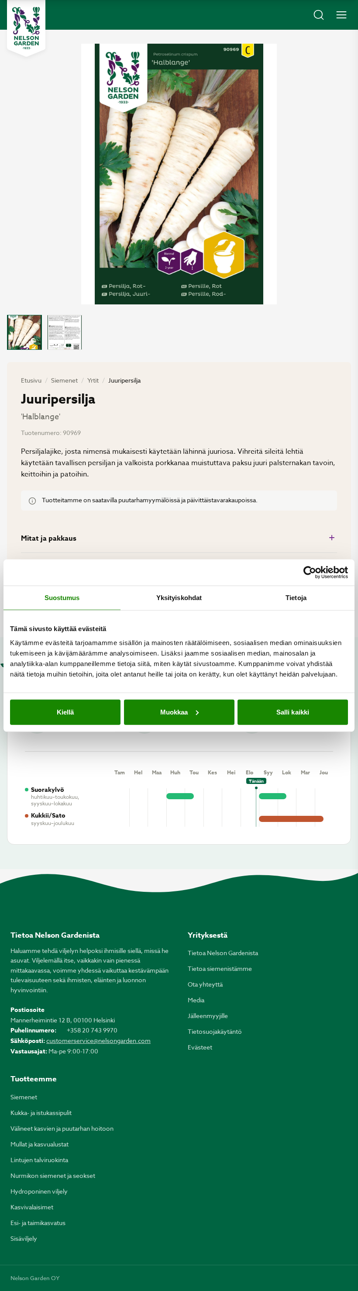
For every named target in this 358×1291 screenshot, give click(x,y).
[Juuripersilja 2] (64, 332)
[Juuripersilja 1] (24, 332)
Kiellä (65, 711)
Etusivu (31, 380)
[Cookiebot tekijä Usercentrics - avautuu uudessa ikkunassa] (310, 572)
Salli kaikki (292, 711)
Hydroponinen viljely (39, 1191)
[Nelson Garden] (26, 28)
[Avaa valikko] (341, 14)
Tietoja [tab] (296, 597)
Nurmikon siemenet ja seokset (52, 1175)
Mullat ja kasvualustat (39, 1144)
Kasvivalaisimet (31, 1207)
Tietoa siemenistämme (220, 968)
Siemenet (64, 380)
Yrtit (93, 380)
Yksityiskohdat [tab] (179, 597)
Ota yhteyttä (205, 984)
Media (196, 1000)
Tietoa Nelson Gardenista (223, 953)
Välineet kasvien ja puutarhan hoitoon (62, 1128)
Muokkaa (174, 711)
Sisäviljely (23, 1238)
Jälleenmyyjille (208, 1015)
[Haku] (318, 14)
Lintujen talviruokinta (39, 1160)
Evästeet (200, 1047)
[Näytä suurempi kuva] (179, 174)
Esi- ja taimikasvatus (37, 1223)
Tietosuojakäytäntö (215, 1031)
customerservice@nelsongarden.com (98, 1040)
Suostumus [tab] (62, 597)
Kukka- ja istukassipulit (41, 1112)
